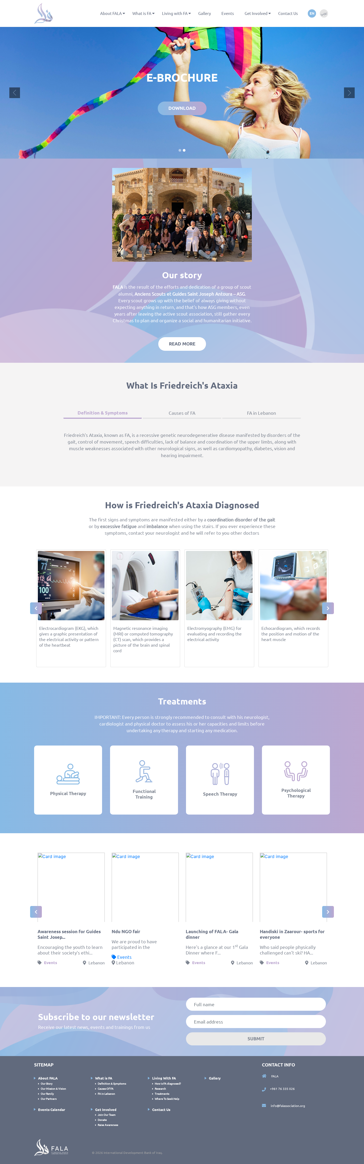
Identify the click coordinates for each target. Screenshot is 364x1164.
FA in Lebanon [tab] (261, 288)
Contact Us (288, 13)
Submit (256, 914)
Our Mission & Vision (53, 964)
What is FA (141, 13)
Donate (102, 995)
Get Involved (256, 13)
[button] (14, 30)
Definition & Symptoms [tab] (103, 288)
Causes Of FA (106, 964)
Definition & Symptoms (112, 959)
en (312, 13)
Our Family (47, 969)
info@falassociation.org (287, 981)
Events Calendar (51, 985)
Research (160, 964)
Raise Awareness (108, 1000)
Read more (182, 219)
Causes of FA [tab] (182, 288)
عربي (324, 13)
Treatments (162, 969)
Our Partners (48, 974)
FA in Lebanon (106, 969)
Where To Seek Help (167, 974)
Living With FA (164, 954)
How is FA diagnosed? (168, 959)
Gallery (204, 13)
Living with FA (175, 13)
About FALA (111, 13)
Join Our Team (107, 991)
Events (227, 13)
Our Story (46, 959)
